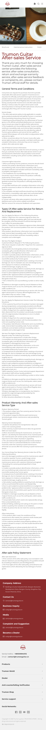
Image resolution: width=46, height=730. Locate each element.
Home (4, 40)
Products (6, 664)
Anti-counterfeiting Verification (16, 685)
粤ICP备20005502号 (8, 724)
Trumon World (8, 671)
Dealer (5, 678)
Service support (13, 40)
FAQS (39, 47)
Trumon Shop (8, 692)
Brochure (5, 47)
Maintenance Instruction (23, 47)
